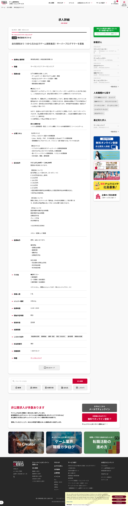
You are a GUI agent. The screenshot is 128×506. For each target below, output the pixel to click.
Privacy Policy (70, 501)
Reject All (119, 499)
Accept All (119, 502)
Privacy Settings (119, 496)
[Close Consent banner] (125, 494)
